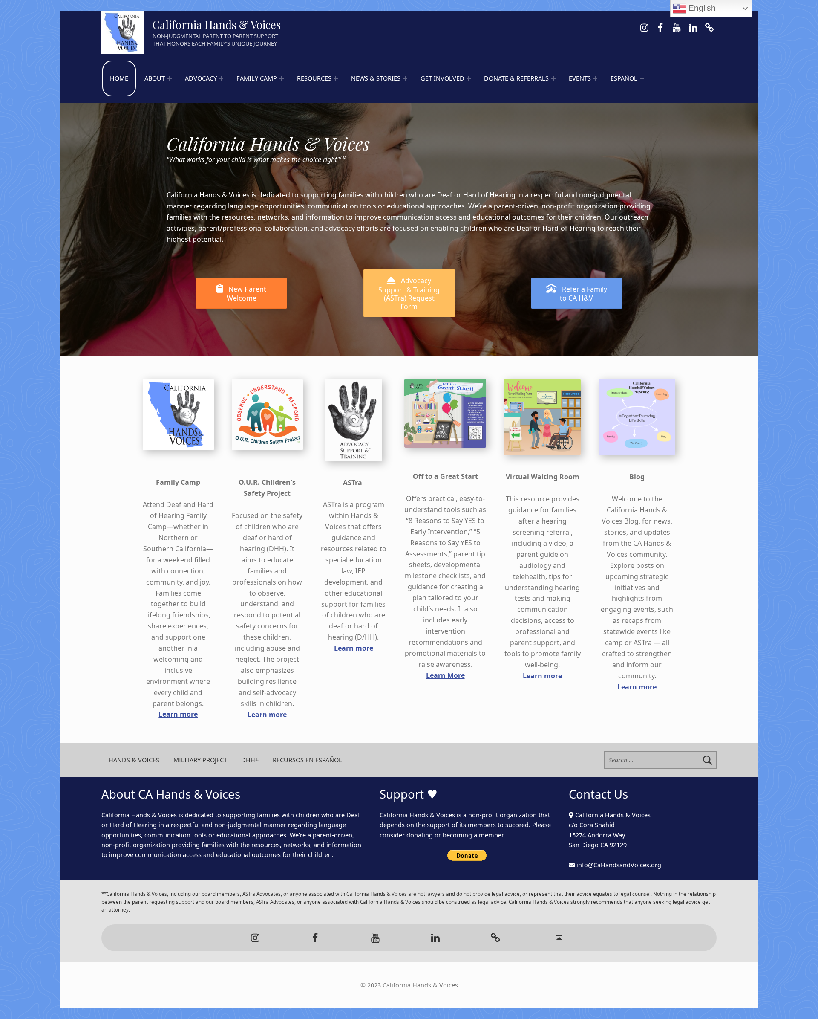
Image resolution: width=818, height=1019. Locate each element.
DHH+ (250, 760)
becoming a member (473, 835)
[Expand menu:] (169, 78)
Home (119, 78)
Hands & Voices (134, 760)
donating (419, 835)
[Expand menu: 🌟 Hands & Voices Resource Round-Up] (336, 78)
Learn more (178, 714)
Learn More (445, 675)
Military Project (200, 760)
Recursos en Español (307, 760)
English (701, 7)
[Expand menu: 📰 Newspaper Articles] (405, 78)
